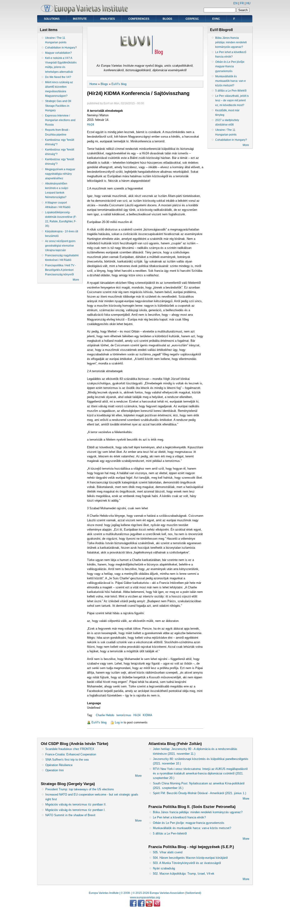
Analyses (107, 18)
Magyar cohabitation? (58, 52)
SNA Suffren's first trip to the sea (67, 759)
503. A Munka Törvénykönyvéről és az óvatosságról (187, 863)
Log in (119, 722)
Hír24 (90, 124)
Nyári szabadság (164, 868)
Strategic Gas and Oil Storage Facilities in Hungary (58, 105)
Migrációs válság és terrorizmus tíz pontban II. (75, 804)
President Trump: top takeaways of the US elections (79, 789)
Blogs (167, 18)
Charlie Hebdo (105, 715)
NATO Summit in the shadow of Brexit (70, 815)
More (76, 279)
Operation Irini (54, 770)
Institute (80, 18)
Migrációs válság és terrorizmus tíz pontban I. (75, 810)
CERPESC (192, 18)
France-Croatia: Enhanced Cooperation (70, 754)
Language (94, 703)
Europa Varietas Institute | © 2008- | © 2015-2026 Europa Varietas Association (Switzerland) (145, 893)
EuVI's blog (118, 84)
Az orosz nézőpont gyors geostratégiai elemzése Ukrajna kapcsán (60, 246)
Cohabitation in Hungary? (61, 47)
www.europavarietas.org (145, 897)
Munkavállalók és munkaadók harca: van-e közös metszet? (230, 81)
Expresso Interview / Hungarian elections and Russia (60, 120)
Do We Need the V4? (58, 77)
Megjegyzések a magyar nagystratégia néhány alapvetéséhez (60, 174)
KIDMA (147, 715)
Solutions (52, 18)
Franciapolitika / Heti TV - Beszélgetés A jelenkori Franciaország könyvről (60, 270)
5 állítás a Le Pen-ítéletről (230, 90)
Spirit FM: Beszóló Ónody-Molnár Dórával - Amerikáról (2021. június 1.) (199, 793)
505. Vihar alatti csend (167, 852)
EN (235, 3)
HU (248, 3)
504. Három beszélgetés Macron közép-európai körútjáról (190, 857)
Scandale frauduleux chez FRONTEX (69, 749)
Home (93, 84)
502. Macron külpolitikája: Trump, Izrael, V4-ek (183, 873)
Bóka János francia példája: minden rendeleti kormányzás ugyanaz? (231, 42)
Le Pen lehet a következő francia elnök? (179, 817)
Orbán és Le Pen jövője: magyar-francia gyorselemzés (230, 66)
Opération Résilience (58, 765)
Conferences (138, 18)
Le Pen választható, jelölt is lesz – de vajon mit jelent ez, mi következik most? (232, 100)
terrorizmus (123, 715)
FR (242, 3)
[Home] (86, 12)
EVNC (216, 18)
